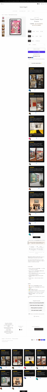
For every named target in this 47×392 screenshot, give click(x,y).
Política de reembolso (15, 338)
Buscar (3, 3)
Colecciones (15, 11)
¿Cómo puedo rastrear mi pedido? (36, 310)
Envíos (33, 11)
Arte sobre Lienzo (22, 11)
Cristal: (30, 44)
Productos (6, 14)
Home (3, 14)
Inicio (29, 11)
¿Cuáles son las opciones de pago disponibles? (36, 302)
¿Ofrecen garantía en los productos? (36, 307)
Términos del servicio (8, 338)
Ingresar (43, 3)
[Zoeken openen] (1, 3)
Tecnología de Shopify (5, 341)
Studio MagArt (23, 7)
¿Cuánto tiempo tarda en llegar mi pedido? (36, 305)
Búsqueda (3, 338)
